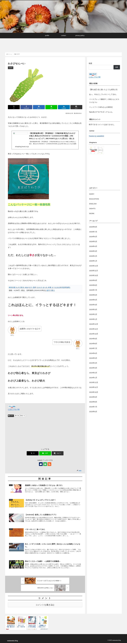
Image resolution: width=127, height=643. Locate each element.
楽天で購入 (50, 290)
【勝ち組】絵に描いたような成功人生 (103, 89)
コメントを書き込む (45, 605)
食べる (23, 415)
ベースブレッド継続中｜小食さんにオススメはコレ (104, 100)
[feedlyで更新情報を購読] (45, 464)
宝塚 (18, 415)
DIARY (11, 415)
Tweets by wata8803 (96, 136)
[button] (76, 107)
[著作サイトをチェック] (41, 464)
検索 (90, 63)
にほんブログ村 (14, 409)
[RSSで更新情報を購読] (49, 464)
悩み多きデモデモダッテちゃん (101, 112)
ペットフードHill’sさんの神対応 (101, 107)
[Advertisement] (39, 44)
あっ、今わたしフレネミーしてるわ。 (103, 94)
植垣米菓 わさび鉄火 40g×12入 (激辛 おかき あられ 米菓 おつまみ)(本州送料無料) (39, 287)
